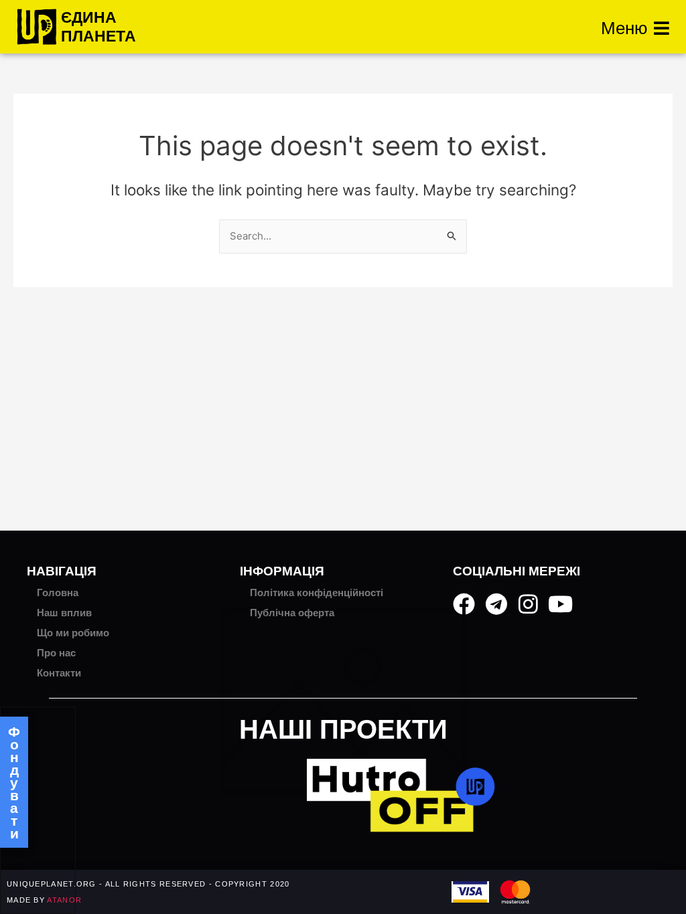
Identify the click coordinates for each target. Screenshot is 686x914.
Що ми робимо (73, 632)
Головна (57, 592)
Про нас (56, 652)
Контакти (59, 672)
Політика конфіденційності (316, 592)
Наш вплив (64, 612)
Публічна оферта (292, 612)
